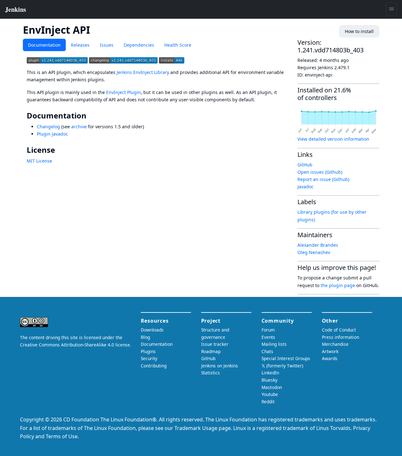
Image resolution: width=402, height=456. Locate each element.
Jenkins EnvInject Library (143, 72)
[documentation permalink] (90, 115)
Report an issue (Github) (323, 179)
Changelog (48, 127)
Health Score (177, 45)
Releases (80, 45)
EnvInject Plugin (123, 92)
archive (79, 127)
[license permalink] (59, 150)
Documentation (44, 45)
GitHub (304, 165)
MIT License (39, 161)
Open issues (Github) (319, 172)
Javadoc (305, 187)
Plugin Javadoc (52, 134)
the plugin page (338, 285)
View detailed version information (333, 139)
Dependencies (139, 45)
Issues (106, 45)
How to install (359, 31)
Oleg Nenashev (313, 252)
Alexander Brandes (317, 245)
